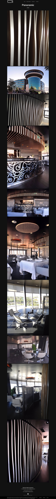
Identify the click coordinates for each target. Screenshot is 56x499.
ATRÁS (28, 7)
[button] (33, 2)
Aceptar (48, 497)
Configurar (40, 497)
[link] (10, 1)
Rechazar (44, 497)
